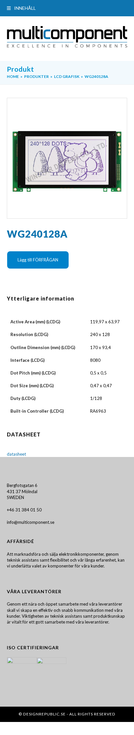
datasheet (16, 454)
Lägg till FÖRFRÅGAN (38, 259)
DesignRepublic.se (44, 714)
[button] (21, 8)
